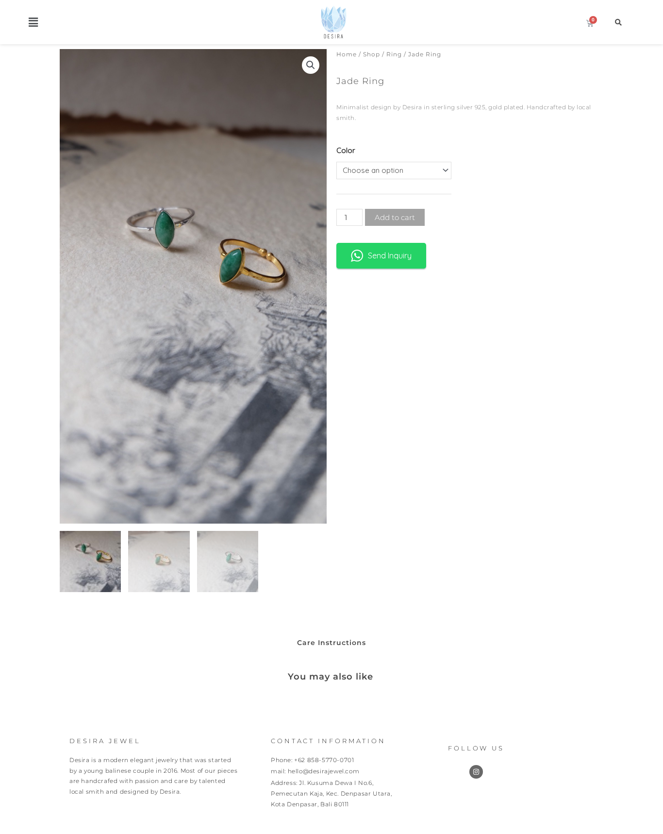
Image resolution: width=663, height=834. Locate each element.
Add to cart (395, 217)
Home (346, 54)
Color (345, 150)
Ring (394, 54)
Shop (371, 54)
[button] (33, 22)
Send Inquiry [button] (390, 255)
